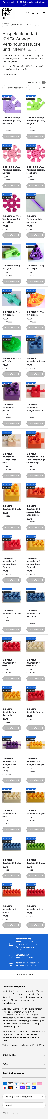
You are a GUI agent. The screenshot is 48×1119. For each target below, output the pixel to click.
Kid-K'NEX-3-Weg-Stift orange (35, 313)
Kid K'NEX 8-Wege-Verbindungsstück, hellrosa (11, 170)
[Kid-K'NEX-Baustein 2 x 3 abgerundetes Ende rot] (11, 544)
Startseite (5, 23)
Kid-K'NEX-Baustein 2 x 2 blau (35, 359)
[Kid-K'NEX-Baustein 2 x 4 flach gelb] (11, 695)
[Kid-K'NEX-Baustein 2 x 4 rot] (35, 695)
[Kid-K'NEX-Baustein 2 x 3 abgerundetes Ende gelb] (35, 544)
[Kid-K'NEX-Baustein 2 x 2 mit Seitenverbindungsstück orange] (35, 440)
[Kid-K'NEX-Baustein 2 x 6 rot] (35, 892)
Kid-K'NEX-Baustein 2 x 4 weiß (9, 813)
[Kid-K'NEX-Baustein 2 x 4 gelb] (35, 797)
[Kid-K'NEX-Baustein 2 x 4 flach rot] (11, 646)
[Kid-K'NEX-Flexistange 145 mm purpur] (35, 202)
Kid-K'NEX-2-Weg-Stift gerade (11, 313)
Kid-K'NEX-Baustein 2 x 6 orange (9, 909)
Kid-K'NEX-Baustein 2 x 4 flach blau (33, 613)
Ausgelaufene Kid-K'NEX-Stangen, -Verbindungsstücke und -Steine (23, 25)
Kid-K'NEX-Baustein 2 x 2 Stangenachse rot (35, 407)
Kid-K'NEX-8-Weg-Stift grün (11, 359)
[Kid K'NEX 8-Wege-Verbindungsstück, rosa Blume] (35, 153)
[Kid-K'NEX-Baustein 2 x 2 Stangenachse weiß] (11, 440)
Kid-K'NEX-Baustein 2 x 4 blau (11, 612)
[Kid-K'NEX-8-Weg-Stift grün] (11, 344)
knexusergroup (13, 1113)
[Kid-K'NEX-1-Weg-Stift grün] (11, 252)
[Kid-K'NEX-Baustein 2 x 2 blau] (35, 344)
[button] (38, 13)
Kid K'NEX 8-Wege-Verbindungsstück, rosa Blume (35, 170)
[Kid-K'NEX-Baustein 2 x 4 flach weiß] (35, 646)
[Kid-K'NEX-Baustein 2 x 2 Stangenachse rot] (35, 391)
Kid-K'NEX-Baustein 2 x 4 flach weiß (33, 663)
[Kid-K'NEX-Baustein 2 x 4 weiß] (11, 797)
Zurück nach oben (24, 974)
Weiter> (12, 74)
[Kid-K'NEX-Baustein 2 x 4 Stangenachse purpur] (11, 745)
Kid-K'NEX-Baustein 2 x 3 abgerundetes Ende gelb (33, 562)
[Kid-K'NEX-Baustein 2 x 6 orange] (11, 892)
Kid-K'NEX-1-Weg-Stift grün (11, 267)
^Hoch (5, 74)
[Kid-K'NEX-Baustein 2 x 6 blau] (11, 846)
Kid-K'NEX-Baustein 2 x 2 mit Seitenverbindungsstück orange (35, 458)
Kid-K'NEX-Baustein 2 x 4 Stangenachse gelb (35, 761)
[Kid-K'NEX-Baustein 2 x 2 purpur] (11, 391)
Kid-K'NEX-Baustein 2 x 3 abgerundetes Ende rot (9, 562)
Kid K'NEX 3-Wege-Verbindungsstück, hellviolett (11, 120)
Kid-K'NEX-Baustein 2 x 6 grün (35, 861)
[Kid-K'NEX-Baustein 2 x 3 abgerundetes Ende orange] (35, 492)
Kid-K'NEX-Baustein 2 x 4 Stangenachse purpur (9, 762)
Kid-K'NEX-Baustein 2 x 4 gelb (35, 812)
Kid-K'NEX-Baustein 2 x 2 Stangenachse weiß (9, 458)
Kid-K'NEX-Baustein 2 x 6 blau (11, 861)
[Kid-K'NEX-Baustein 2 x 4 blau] (11, 597)
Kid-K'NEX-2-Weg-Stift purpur (35, 267)
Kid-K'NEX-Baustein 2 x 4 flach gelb (9, 712)
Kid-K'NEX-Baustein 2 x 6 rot (35, 907)
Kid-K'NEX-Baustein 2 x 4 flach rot (9, 663)
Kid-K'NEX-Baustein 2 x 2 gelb (11, 507)
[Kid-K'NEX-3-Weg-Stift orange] (35, 298)
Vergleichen (33, 82)
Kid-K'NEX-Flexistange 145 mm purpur (34, 219)
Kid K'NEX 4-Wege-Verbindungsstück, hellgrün (35, 120)
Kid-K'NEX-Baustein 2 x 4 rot (35, 710)
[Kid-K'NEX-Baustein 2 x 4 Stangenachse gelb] (35, 745)
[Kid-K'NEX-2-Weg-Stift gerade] (11, 298)
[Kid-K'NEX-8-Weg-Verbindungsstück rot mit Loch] (11, 202)
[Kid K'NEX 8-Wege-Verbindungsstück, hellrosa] (11, 153)
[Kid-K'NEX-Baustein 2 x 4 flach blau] (35, 597)
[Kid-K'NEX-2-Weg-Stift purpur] (35, 252)
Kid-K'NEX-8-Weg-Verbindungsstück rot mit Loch (11, 219)
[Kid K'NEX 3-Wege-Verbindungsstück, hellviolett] (11, 104)
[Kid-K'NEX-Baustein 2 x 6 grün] (35, 846)
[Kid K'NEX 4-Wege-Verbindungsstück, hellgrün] (35, 104)
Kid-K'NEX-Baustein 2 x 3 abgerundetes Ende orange (33, 510)
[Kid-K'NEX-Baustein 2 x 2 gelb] (11, 492)
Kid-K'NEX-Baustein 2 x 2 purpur (9, 407)
